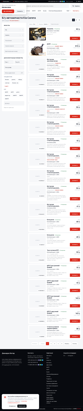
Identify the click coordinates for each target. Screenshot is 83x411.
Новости (48, 360)
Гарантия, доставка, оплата (51, 402)
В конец (75, 343)
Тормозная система (51, 381)
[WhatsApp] (62, 1)
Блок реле (50, 219)
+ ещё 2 (6, 86)
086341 (61, 46)
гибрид (20, 79)
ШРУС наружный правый (52, 281)
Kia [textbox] (12, 30)
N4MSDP (57, 46)
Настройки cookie (41, 408)
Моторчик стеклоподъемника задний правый (53, 139)
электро (7, 83)
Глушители (49, 395)
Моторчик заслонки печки (52, 60)
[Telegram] (64, 1)
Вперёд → (67, 343)
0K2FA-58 (62, 109)
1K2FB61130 (58, 63)
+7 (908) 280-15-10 (32, 364)
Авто (47, 358)
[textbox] (13, 40)
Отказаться (12, 406)
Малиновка (7, 1)
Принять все (21, 406)
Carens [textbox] (12, 35)
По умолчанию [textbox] (14, 20)
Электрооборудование (55, 11)
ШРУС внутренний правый (53, 266)
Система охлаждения (52, 386)
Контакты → (76, 11)
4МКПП (15, 95)
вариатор (7, 95)
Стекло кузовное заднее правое (53, 327)
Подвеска (49, 379)
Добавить (75, 38)
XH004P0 (57, 109)
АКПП (39, 11)
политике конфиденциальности (17, 402)
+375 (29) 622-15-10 (53, 1)
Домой (3, 14)
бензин (7, 79)
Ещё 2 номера (69, 1)
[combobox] (14, 21)
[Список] (73, 20)
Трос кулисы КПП (53, 250)
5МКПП (21, 95)
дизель (13, 79)
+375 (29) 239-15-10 (33, 362)
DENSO (61, 78)
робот (18, 92)
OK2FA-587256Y (50, 159)
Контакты (48, 362)
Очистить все (55, 24)
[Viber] (60, 1)
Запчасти (48, 355)
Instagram (70, 355)
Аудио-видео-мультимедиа (49, 398)
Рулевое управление (51, 383)
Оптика (48, 376)
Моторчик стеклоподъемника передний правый (53, 106)
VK (64, 355)
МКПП (34, 11)
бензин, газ (15, 83)
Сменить (20, 11)
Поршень (50, 29)
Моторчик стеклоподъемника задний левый (53, 75)
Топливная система (51, 390)
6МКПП (7, 98)
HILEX (48, 111)
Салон (48, 388)
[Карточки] (76, 20)
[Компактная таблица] (79, 20)
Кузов (44, 11)
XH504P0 (57, 78)
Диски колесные (50, 392)
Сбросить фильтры (9, 107)
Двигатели (27, 11)
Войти (79, 1)
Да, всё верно (8, 11)
